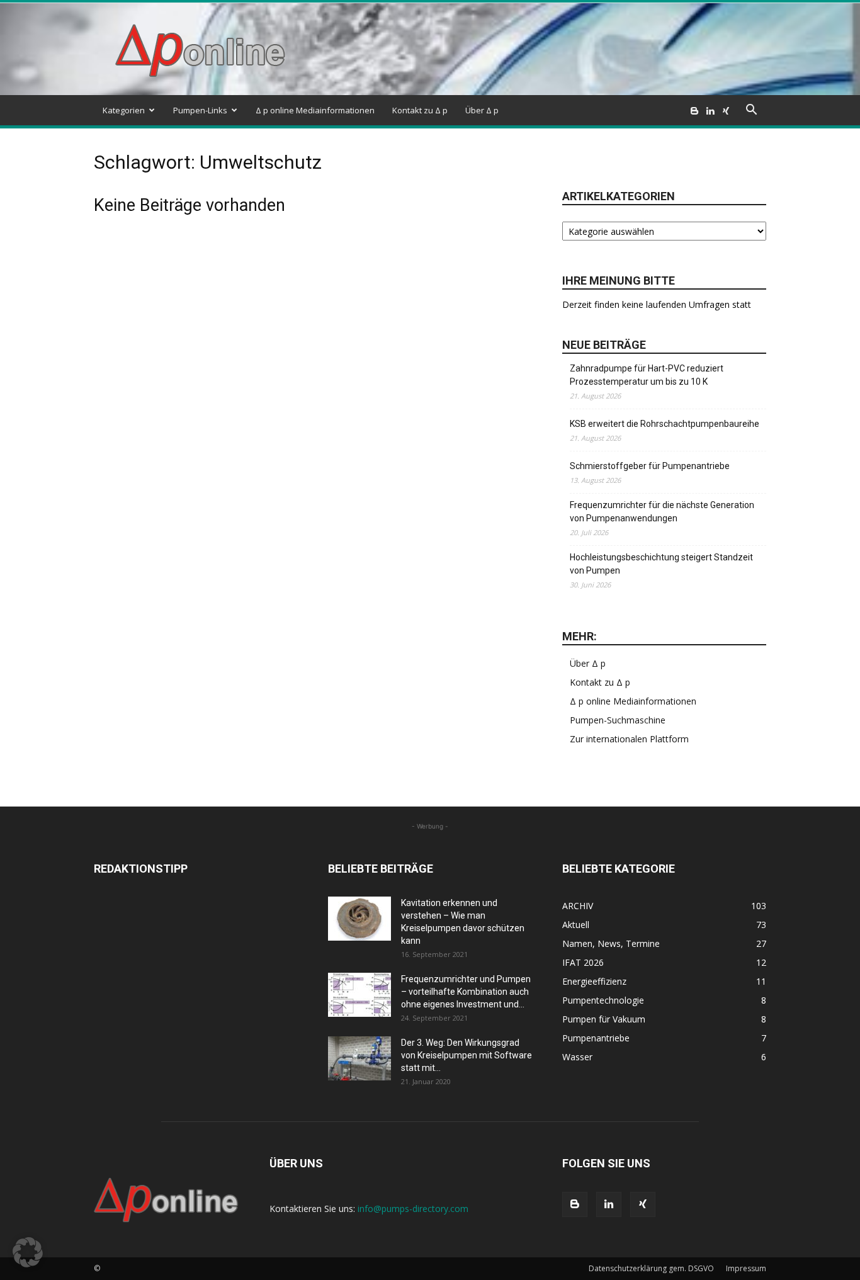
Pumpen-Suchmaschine (617, 720)
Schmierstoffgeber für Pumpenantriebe (650, 466)
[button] (751, 111)
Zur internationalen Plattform (629, 739)
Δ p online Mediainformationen (315, 110)
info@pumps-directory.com (413, 1209)
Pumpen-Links (200, 110)
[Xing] (726, 110)
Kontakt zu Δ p (420, 110)
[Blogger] (694, 110)
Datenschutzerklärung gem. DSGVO (651, 1268)
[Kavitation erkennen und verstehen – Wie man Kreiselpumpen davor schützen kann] (359, 919)
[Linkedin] (710, 110)
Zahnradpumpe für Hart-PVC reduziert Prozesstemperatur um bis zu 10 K (646, 375)
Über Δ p (482, 110)
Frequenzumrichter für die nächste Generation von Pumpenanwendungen (662, 511)
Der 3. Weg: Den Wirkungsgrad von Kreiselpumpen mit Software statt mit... (466, 1055)
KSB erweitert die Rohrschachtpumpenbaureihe (664, 424)
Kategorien (124, 110)
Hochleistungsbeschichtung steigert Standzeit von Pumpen (661, 563)
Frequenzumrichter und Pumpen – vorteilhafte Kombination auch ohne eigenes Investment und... (466, 991)
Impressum (746, 1268)
